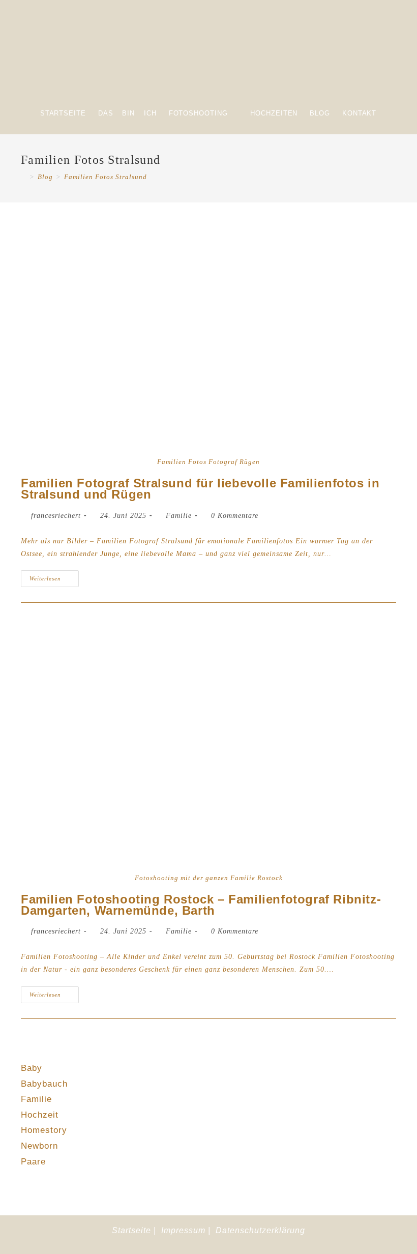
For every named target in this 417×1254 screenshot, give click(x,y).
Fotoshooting (198, 113)
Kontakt (359, 113)
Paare (33, 1161)
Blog (320, 113)
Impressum (183, 1230)
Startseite (63, 113)
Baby (31, 1068)
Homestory (44, 1130)
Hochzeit (39, 1115)
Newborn (39, 1146)
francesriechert (56, 515)
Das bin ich (127, 113)
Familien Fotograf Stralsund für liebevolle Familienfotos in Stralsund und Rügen (200, 488)
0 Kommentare (234, 515)
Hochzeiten (273, 113)
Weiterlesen (54, 575)
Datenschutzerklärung (260, 1230)
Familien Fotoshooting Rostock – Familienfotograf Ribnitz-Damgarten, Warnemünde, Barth (201, 904)
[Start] (23, 177)
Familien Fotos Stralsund (105, 177)
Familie (179, 515)
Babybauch (44, 1084)
